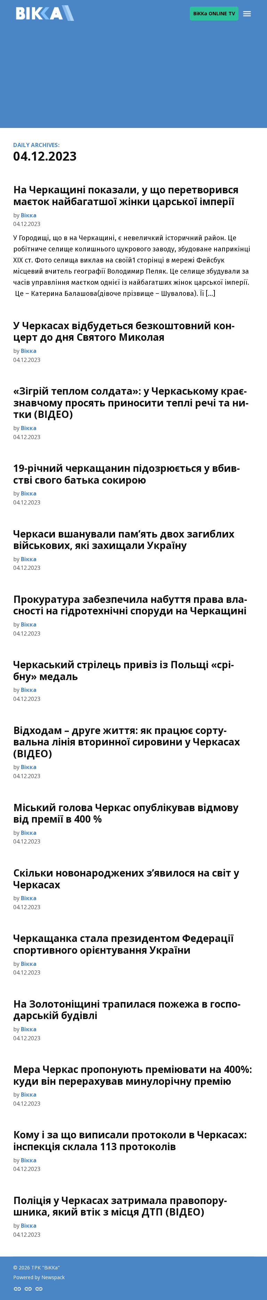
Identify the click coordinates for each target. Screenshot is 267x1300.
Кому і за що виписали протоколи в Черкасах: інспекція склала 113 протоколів (130, 1140)
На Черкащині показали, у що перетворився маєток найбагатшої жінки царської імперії (125, 195)
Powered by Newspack (39, 1277)
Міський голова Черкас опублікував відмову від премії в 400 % (125, 813)
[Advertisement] (133, 79)
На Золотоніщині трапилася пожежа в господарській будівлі (127, 1009)
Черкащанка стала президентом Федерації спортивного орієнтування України (123, 943)
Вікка (29, 215)
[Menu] (248, 14)
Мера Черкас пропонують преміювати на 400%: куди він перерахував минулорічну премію (132, 1075)
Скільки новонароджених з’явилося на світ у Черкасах (126, 878)
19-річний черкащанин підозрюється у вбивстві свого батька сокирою (126, 473)
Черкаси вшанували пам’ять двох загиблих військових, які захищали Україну (123, 539)
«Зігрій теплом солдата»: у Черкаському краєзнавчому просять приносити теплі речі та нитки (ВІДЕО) (131, 402)
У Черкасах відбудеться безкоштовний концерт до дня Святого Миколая (124, 331)
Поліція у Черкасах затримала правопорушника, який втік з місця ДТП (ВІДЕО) (120, 1206)
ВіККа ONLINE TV (214, 13)
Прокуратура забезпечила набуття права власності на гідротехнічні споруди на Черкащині (130, 604)
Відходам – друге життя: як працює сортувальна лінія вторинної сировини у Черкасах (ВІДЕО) (126, 742)
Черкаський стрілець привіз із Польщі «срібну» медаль (123, 670)
